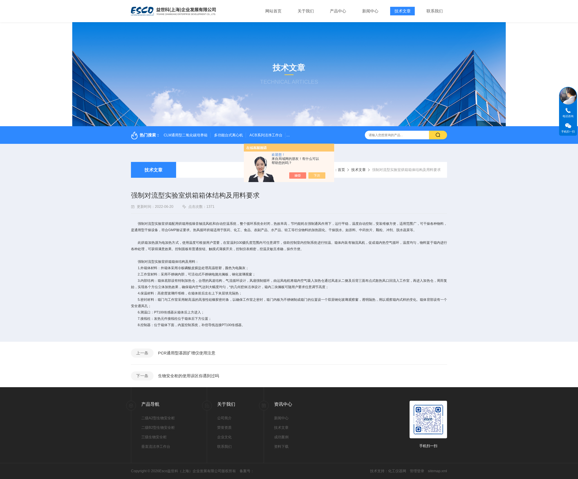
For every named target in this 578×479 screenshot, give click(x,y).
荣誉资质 (224, 427)
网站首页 (273, 11)
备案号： (247, 471)
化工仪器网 (397, 471)
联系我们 (435, 11)
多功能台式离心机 (228, 135)
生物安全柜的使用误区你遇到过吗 (188, 376)
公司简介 (224, 418)
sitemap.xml (437, 471)
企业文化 (224, 437)
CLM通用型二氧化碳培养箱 (185, 135)
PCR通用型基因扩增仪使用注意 (186, 353)
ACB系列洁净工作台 (265, 135)
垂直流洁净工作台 (155, 446)
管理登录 (417, 471)
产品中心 (338, 11)
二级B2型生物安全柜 (158, 427)
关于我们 (306, 11)
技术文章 (402, 11)
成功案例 (281, 437)
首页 (341, 170)
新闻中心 (370, 11)
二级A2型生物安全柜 (158, 418)
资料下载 (281, 446)
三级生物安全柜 (154, 437)
